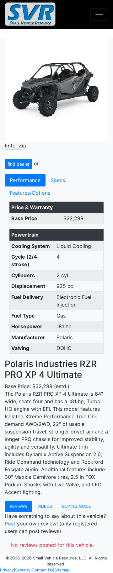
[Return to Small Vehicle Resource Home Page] (30, 14)
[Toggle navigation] (99, 14)
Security (22, 570)
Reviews (18, 506)
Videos (44, 506)
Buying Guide (76, 506)
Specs (58, 180)
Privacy (7, 570)
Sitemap (62, 570)
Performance (25, 180)
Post (10, 523)
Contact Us (42, 570)
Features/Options (30, 193)
